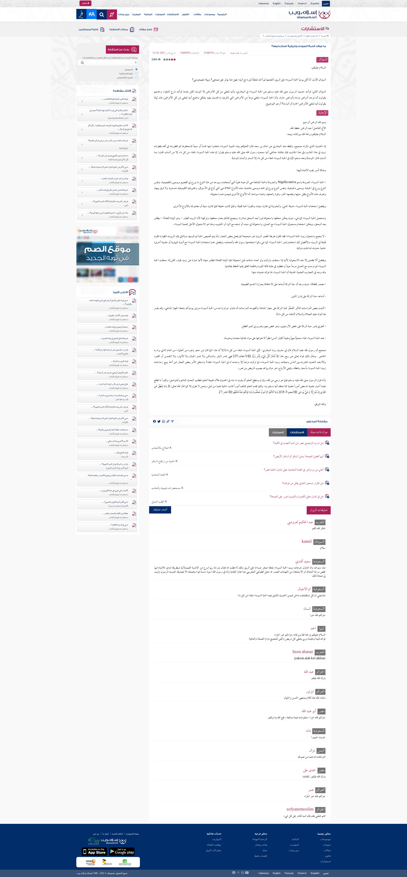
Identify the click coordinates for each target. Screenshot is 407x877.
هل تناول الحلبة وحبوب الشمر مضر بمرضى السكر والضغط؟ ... (110, 143)
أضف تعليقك (160, 510)
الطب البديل (158, 502)
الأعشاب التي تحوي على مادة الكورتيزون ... (113, 491)
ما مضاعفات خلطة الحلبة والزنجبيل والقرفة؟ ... (112, 430)
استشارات (325, 861)
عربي (326, 3)
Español (315, 3)
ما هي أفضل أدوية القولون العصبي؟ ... (115, 502)
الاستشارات (173, 14)
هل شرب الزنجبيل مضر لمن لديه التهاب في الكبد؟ (298, 443)
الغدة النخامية (159, 475)
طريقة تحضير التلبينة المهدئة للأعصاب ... (114, 99)
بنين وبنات (123, 14)
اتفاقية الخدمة (117, 834)
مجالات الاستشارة (118, 29)
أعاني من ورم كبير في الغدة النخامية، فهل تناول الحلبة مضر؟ (294, 470)
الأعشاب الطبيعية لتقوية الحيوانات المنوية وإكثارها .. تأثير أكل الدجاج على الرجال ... (110, 127)
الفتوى (185, 14)
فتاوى (328, 856)
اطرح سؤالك (145, 29)
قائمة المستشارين (88, 29)
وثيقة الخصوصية (132, 834)
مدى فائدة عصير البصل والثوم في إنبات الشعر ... (112, 190)
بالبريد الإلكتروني (125, 78)
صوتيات (327, 845)
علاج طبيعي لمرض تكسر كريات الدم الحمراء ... (112, 384)
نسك (264, 850)
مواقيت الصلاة (214, 845)
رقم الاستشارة (126, 74)
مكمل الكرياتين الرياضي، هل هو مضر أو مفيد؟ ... (111, 373)
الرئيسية (222, 14)
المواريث (136, 14)
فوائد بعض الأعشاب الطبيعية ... (117, 316)
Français (289, 3)
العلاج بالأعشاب (160, 448)
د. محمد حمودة (235, 53)
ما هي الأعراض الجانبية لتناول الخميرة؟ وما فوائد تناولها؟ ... (108, 167)
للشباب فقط (260, 856)
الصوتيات (160, 14)
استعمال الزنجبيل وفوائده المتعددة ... (116, 327)
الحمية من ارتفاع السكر (164, 461)
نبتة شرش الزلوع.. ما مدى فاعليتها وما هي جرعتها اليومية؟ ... (107, 213)
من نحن (96, 834)
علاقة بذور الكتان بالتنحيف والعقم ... (115, 514)
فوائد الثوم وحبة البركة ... (119, 361)
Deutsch (302, 3)
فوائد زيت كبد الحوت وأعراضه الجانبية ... (114, 179)
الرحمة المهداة (259, 839)
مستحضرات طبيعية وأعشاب (166, 488)
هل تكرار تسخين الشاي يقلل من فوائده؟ (303, 483)
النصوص (129, 70)
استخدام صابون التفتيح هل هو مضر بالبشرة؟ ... (112, 156)
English (276, 3)
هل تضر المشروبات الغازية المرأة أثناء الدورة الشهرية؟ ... (109, 202)
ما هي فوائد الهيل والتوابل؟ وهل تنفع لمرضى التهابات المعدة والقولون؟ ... (110, 302)
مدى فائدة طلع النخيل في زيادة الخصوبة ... (114, 339)
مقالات (197, 14)
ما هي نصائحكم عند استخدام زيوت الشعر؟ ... (112, 396)
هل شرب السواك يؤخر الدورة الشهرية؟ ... (114, 464)
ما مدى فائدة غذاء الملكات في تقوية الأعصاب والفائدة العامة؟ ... (110, 477)
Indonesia (264, 3)
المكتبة (148, 14)
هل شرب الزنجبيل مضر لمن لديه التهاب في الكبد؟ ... (110, 350)
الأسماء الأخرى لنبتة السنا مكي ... (117, 441)
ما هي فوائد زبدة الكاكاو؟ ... (118, 525)
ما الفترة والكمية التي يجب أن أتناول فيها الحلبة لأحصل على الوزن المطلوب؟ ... (111, 112)
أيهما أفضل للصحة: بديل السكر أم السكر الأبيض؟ (298, 457)
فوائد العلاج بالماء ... (121, 453)
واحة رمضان (261, 845)
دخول (85, 3)
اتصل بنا (105, 834)
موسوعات (209, 14)
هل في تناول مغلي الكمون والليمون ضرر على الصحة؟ (297, 497)
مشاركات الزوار (213, 850)
